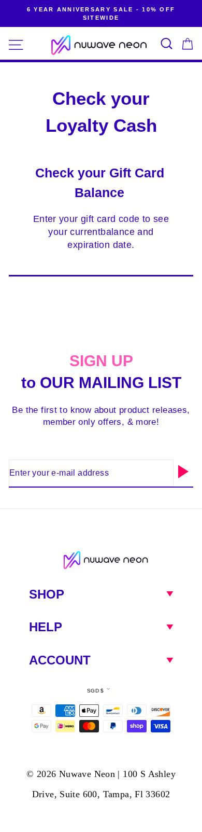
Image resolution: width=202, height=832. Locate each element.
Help (45, 627)
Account (60, 660)
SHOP (46, 594)
